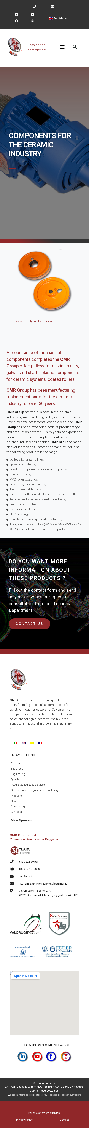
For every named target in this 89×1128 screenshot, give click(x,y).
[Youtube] (32, 14)
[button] (62, 47)
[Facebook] (16, 21)
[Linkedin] (16, 14)
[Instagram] (32, 21)
